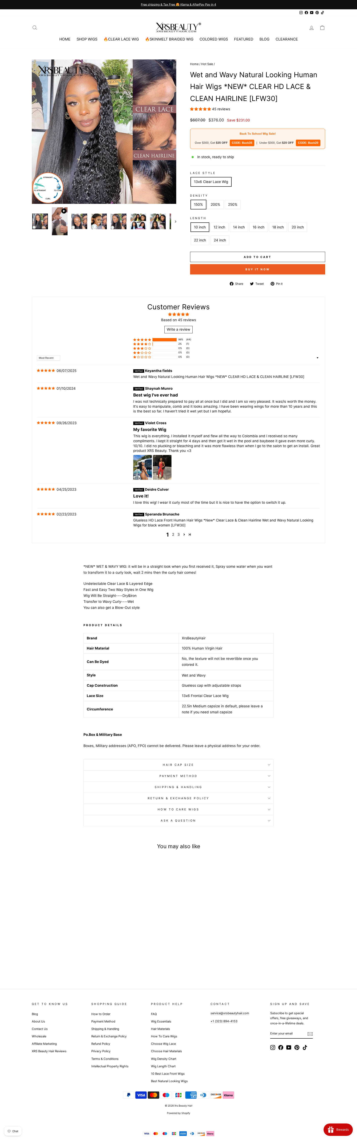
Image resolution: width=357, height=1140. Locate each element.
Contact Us (40, 1029)
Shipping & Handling (178, 787)
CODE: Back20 (308, 142)
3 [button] (178, 534)
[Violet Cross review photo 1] (142, 467)
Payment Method (178, 776)
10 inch (200, 227)
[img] (46, 370)
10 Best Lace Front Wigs (168, 1073)
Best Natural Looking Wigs (169, 1081)
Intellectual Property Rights (110, 1066)
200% (215, 204)
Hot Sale (207, 64)
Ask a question (178, 820)
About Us (38, 1021)
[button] (201, 109)
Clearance (287, 39)
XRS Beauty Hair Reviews (49, 1051)
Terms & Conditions (105, 1058)
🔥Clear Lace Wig (121, 39)
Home (64, 39)
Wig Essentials (161, 1021)
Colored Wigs (214, 39)
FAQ (154, 1014)
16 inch (258, 227)
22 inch (200, 240)
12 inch (219, 227)
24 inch (220, 240)
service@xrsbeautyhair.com (230, 1013)
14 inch (239, 227)
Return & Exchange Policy (178, 798)
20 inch (298, 227)
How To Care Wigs (178, 809)
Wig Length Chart (163, 1066)
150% (198, 204)
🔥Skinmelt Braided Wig (169, 39)
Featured (243, 39)
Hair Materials (160, 1029)
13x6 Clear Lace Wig (211, 182)
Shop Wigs (87, 39)
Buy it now (257, 269)
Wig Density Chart (163, 1058)
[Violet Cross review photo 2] (162, 467)
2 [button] (173, 534)
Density (199, 195)
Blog (264, 39)
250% (232, 204)
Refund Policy (100, 1043)
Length (198, 218)
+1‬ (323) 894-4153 (224, 1021)
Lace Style (203, 173)
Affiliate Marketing (44, 1043)
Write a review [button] (178, 329)
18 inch (278, 227)
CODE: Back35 (242, 142)
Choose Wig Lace (163, 1043)
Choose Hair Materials (166, 1051)
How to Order (100, 1014)
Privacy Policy (101, 1051)
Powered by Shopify (178, 1113)
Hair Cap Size (178, 764)
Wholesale (39, 1036)
